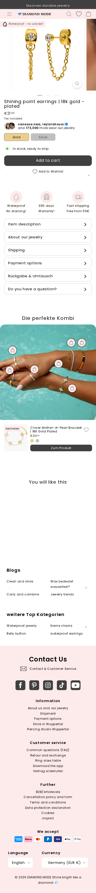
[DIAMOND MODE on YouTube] (75, 685)
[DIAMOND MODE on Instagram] (48, 685)
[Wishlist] (79, 14)
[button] (91, 178)
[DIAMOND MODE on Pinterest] (34, 685)
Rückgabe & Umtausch (30, 275)
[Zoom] (76, 83)
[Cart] (88, 14)
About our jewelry (25, 237)
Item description (24, 224)
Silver (43, 137)
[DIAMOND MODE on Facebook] (20, 685)
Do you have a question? (32, 288)
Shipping (16, 250)
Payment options (25, 263)
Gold (16, 137)
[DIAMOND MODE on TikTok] (62, 685)
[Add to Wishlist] (86, 430)
